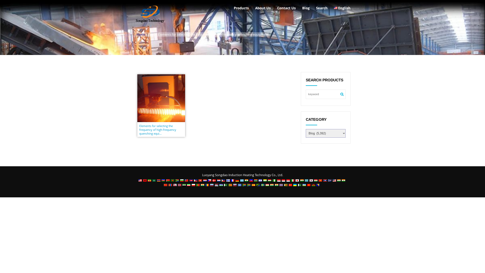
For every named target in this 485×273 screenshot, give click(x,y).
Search (322, 8)
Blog (306, 8)
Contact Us (286, 8)
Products (241, 8)
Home (140, 34)
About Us (263, 8)
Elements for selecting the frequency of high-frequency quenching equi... (157, 129)
